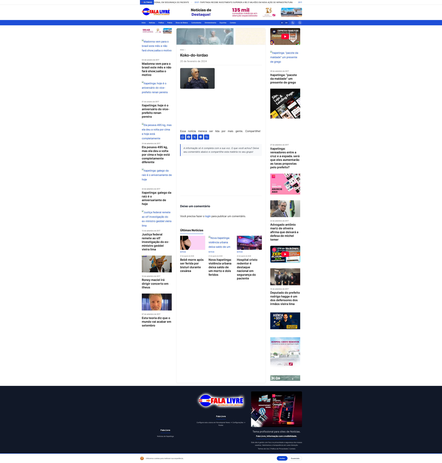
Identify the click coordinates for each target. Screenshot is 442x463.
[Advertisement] (221, 108)
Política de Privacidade (279, 449)
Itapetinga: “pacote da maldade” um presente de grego (283, 78)
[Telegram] (200, 137)
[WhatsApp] (182, 137)
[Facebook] (188, 137)
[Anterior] (232, 12)
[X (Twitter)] (194, 137)
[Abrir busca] (300, 22)
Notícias (152, 22)
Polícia (169, 22)
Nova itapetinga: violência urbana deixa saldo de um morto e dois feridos (220, 267)
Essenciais (295, 458)
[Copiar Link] (206, 137)
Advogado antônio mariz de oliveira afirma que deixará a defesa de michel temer (284, 232)
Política (161, 22)
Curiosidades (196, 22)
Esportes (223, 22)
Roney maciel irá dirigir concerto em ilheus (155, 283)
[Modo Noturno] (293, 22)
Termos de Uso (263, 449)
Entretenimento (210, 22)
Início (143, 22)
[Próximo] (299, 12)
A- (282, 23)
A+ (286, 23)
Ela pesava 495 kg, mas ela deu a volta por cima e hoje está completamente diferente (156, 154)
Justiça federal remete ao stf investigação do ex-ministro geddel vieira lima (155, 242)
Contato (233, 22)
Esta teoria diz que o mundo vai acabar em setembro (156, 321)
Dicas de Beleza (182, 22)
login (208, 216)
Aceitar (282, 458)
